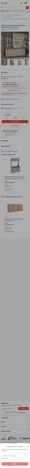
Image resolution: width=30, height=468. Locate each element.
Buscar (15, 464)
